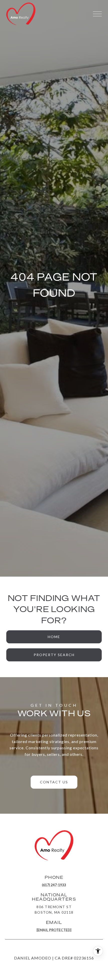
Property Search (54, 655)
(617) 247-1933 (54, 885)
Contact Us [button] (54, 782)
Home (54, 637)
